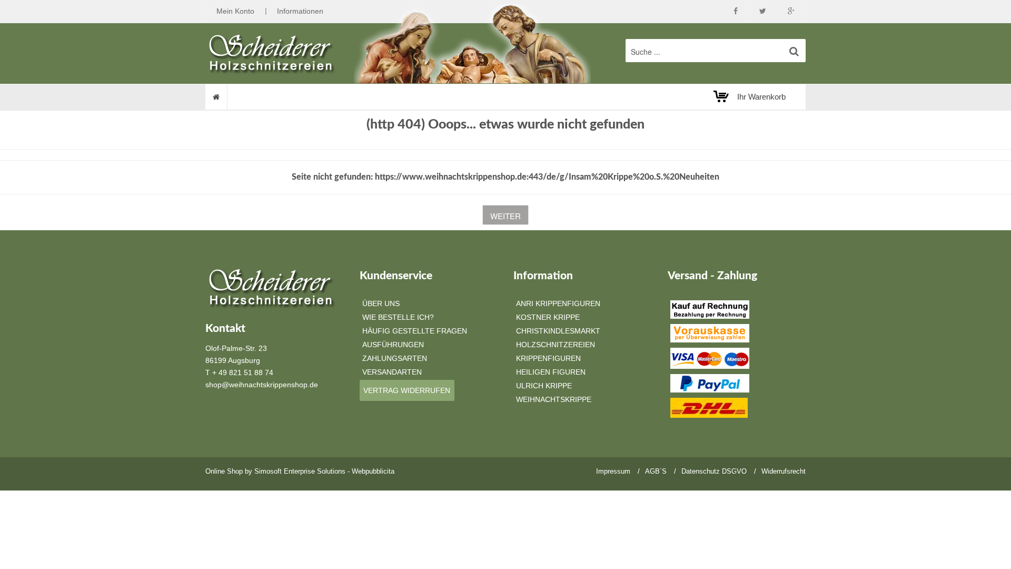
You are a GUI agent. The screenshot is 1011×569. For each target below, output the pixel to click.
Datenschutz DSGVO (714, 471)
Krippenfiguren (548, 358)
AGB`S (656, 471)
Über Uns (381, 303)
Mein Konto (235, 11)
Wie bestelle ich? (398, 317)
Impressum (613, 471)
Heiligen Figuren (551, 372)
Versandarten (392, 372)
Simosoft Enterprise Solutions (299, 471)
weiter (505, 215)
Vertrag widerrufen (406, 390)
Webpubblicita (373, 471)
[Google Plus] (791, 11)
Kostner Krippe (548, 317)
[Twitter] (763, 11)
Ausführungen (393, 344)
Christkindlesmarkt (558, 331)
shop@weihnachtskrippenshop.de (261, 384)
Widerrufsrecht (783, 471)
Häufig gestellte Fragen (414, 331)
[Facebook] (735, 11)
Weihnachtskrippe (553, 399)
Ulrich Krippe (544, 385)
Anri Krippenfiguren (558, 303)
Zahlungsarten (394, 358)
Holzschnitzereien (555, 344)
